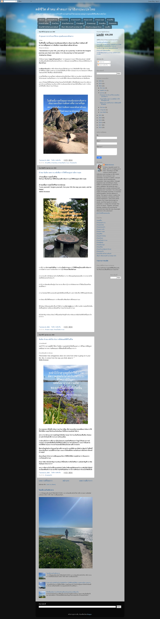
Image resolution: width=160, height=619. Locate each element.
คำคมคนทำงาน (52, 20)
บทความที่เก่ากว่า (85, 481)
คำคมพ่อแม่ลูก (91, 23)
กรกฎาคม (103, 110)
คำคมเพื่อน (102, 23)
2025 (100, 81)
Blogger (89, 614)
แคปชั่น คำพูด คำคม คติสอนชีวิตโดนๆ (107, 48)
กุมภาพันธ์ (103, 112)
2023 (100, 83)
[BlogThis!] (66, 160)
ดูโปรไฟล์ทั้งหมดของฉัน (103, 213)
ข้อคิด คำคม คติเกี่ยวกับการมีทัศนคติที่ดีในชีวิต (56, 339)
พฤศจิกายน (103, 90)
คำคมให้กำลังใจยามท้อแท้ (104, 253)
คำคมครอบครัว (75, 20)
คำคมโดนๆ (55, 23)
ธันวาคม (102, 88)
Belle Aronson (109, 164)
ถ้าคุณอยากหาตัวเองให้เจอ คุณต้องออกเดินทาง (56, 36)
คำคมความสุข (99, 20)
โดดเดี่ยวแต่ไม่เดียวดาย (46, 490)
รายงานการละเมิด (102, 260)
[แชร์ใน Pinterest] (72, 160)
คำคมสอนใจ (112, 23)
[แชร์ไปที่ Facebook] (70, 160)
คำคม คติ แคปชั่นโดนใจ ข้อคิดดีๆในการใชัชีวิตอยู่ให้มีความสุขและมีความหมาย (68, 582)
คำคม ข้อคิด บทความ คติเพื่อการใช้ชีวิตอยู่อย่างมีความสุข (60, 172)
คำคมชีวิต (110, 20)
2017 (100, 125)
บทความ (101, 62)
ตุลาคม (102, 93)
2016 (100, 127)
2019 (100, 120)
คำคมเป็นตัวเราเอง (67, 23)
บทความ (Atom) (51, 484)
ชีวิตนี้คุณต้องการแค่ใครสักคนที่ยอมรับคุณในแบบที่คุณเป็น (62, 592)
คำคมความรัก (88, 20)
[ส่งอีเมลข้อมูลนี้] (65, 160)
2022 (100, 86)
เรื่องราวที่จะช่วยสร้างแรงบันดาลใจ (71, 27)
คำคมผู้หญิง (80, 23)
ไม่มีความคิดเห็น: (56, 160)
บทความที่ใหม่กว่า (46, 481)
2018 (100, 122)
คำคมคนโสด (64, 20)
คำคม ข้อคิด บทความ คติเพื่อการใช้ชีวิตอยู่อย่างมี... (110, 99)
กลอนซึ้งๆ (107, 27)
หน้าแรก (41, 20)
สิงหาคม (102, 107)
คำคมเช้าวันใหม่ (44, 23)
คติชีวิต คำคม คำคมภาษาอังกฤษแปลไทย (65, 9)
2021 (100, 115)
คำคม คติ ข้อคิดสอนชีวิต (103, 50)
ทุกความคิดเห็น (103, 65)
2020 (100, 117)
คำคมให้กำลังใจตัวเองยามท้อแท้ (48, 27)
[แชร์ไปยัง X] (68, 160)
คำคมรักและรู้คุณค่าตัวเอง (93, 27)
